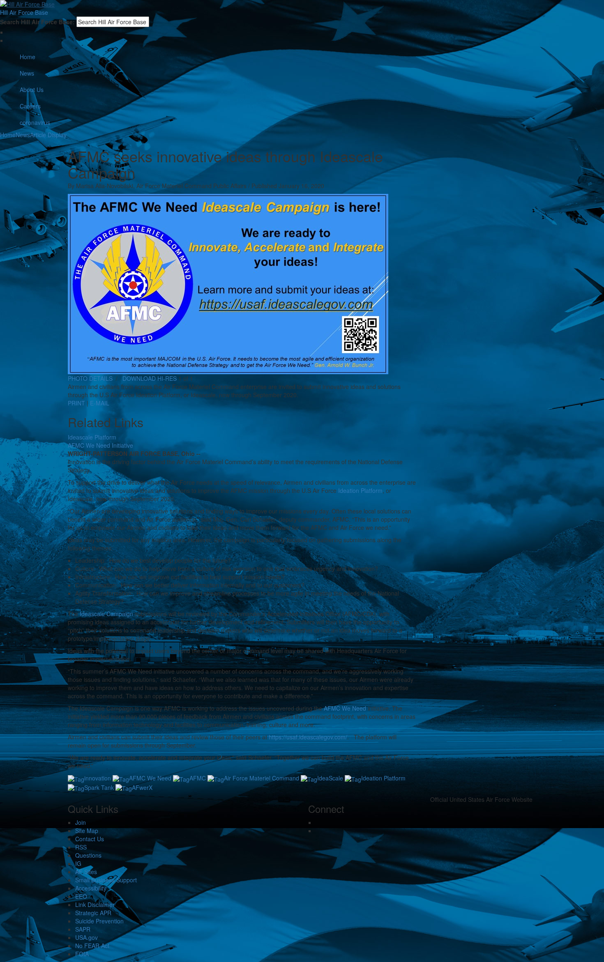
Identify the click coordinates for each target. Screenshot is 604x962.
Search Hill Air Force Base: (37, 22)
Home (27, 57)
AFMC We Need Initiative (100, 445)
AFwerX (142, 787)
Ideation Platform (360, 490)
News (27, 73)
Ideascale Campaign (106, 614)
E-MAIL (99, 403)
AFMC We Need (345, 708)
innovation (97, 778)
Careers (30, 106)
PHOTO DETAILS (90, 378)
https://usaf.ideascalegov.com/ (308, 737)
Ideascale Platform (92, 437)
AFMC (197, 778)
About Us (32, 89)
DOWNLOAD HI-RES (149, 378)
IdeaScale (330, 778)
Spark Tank (99, 787)
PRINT (76, 403)
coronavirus (35, 122)
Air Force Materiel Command (261, 778)
